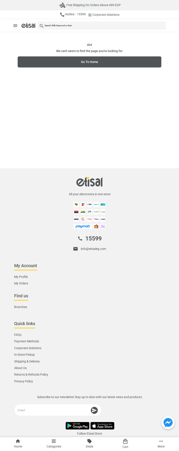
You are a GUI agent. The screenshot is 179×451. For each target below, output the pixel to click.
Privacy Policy (23, 381)
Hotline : (73, 14)
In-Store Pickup (24, 354)
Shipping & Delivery (27, 361)
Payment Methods (26, 341)
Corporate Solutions (27, 348)
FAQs (17, 334)
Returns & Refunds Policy (31, 374)
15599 (93, 238)
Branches (20, 307)
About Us (20, 368)
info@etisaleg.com (93, 249)
